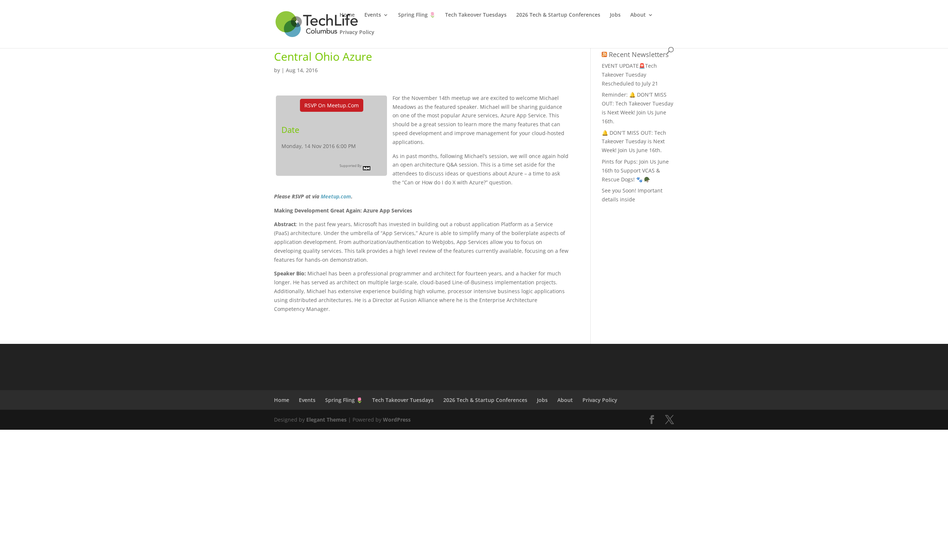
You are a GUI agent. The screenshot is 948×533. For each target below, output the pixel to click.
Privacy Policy (357, 33)
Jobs (615, 15)
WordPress (397, 419)
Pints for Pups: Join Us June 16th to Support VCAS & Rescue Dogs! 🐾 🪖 (635, 170)
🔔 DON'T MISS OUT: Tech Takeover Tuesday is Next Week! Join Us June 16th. (634, 141)
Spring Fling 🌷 (416, 15)
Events (372, 15)
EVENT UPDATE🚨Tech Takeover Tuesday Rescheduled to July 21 (630, 74)
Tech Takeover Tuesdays (476, 15)
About (638, 15)
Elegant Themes (326, 419)
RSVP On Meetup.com (331, 105)
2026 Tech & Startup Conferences (558, 15)
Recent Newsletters (639, 54)
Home (347, 15)
